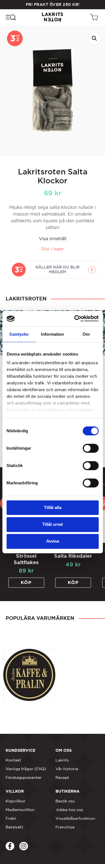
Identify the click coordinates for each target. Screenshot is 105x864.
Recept (62, 777)
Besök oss (65, 801)
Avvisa (52, 541)
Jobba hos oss (69, 809)
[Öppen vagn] (94, 17)
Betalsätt (14, 827)
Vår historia (66, 768)
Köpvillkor (15, 801)
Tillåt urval (52, 524)
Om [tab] (86, 334)
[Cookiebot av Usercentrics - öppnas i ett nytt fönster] (75, 318)
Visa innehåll (52, 238)
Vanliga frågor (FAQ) (26, 768)
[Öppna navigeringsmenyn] (10, 17)
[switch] (91, 448)
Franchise (64, 827)
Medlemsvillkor (20, 809)
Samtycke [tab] (19, 334)
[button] (94, 38)
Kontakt (13, 760)
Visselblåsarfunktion (75, 818)
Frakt (11, 818)
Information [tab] (52, 334)
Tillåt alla (52, 507)
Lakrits (62, 760)
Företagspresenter (24, 777)
